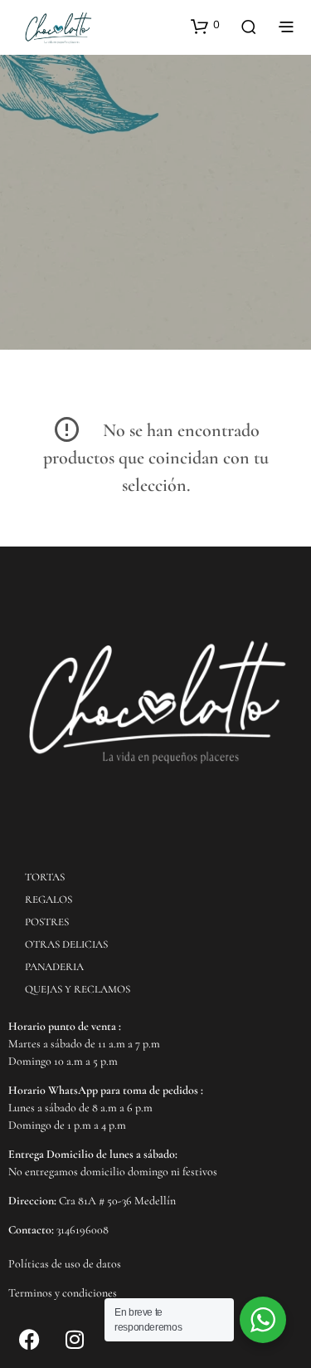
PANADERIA (54, 966)
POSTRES (47, 922)
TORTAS (45, 877)
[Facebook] (29, 1339)
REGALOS (48, 899)
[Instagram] (74, 1339)
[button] (205, 25)
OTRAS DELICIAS (66, 944)
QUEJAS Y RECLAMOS (77, 989)
